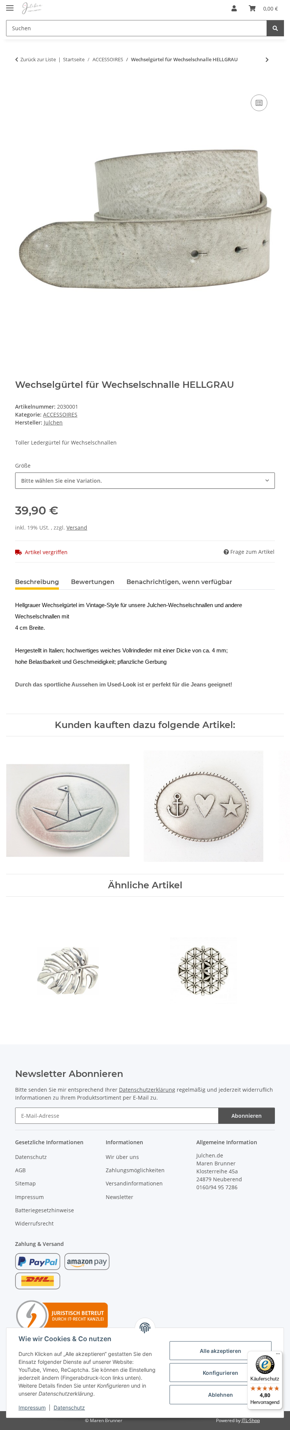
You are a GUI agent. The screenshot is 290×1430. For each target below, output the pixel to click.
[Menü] (277, 1355)
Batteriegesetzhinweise (44, 1210)
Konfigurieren (220, 1373)
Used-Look (121, 685)
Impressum (32, 1407)
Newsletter (119, 1197)
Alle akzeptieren (220, 1351)
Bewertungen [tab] (92, 582)
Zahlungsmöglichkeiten (135, 1170)
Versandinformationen (134, 1183)
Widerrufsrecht (34, 1223)
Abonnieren (246, 1115)
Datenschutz (69, 1407)
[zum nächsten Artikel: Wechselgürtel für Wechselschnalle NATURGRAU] (267, 59)
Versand (76, 527)
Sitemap (25, 1183)
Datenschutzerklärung (147, 1089)
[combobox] (145, 481)
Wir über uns (122, 1156)
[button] (234, 8)
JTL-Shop (251, 1420)
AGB (20, 1170)
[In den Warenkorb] (21, 84)
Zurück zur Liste (38, 59)
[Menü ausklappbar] (10, 4)
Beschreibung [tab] (37, 582)
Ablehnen (220, 1394)
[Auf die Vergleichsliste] (259, 103)
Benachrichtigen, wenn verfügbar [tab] (179, 582)
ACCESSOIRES (60, 414)
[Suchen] (275, 28)
